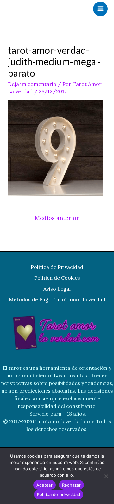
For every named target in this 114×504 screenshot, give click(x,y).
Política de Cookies (57, 278)
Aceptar (44, 484)
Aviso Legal (57, 288)
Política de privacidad (58, 494)
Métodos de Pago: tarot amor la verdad (57, 299)
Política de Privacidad (57, 267)
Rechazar (71, 484)
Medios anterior (57, 217)
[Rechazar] (106, 476)
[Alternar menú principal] (100, 9)
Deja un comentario (32, 84)
